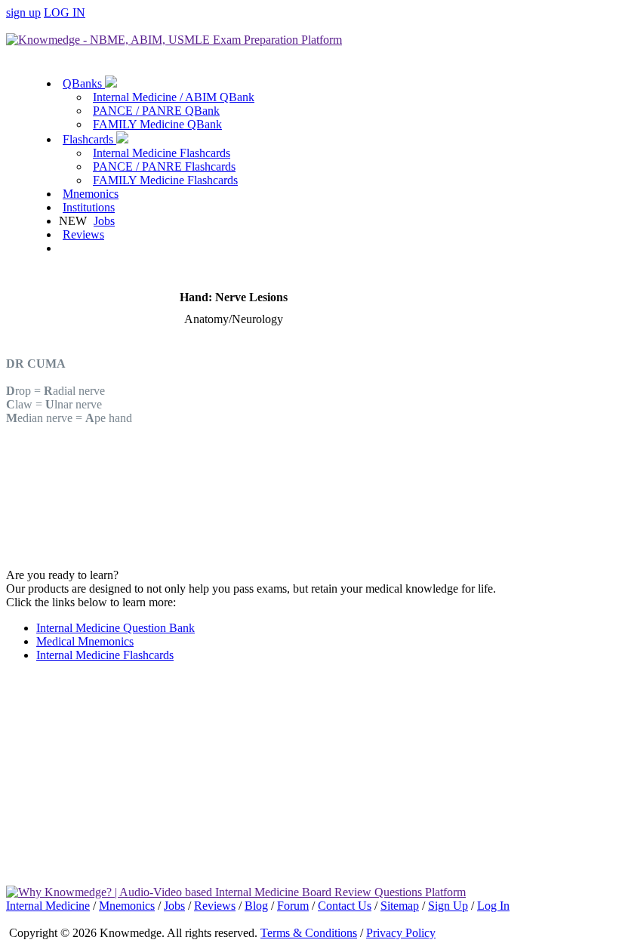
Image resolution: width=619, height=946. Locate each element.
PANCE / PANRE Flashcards (164, 166)
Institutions (89, 207)
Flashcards (89, 139)
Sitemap (399, 905)
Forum (293, 905)
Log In (493, 905)
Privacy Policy (401, 932)
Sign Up (448, 905)
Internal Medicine (48, 905)
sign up (23, 12)
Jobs (104, 220)
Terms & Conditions (308, 932)
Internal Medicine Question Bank (115, 627)
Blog (256, 905)
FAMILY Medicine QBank (157, 124)
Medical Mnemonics (85, 641)
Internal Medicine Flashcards (161, 152)
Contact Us (344, 905)
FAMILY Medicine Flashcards (165, 180)
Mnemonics (91, 193)
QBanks (84, 83)
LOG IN (64, 12)
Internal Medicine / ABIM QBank (173, 97)
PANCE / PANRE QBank (156, 110)
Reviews (83, 234)
